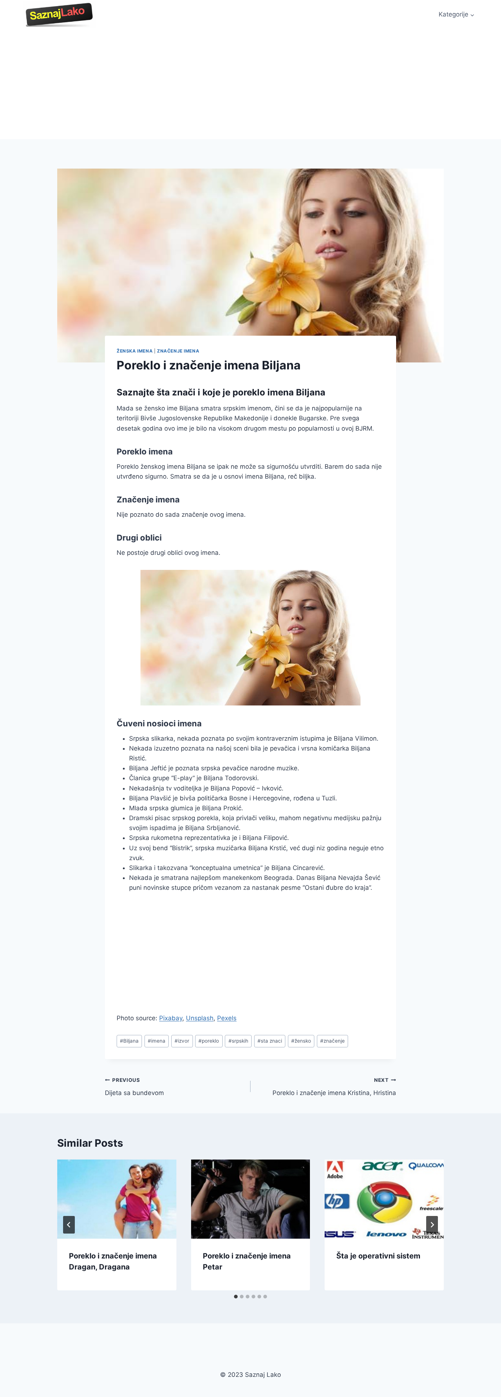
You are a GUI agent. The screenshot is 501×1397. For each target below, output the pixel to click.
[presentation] (116, 1199)
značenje (332, 1041)
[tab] (236, 1296)
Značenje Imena (178, 351)
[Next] (432, 1225)
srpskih (238, 1041)
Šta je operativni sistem (378, 1256)
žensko (301, 1041)
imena (156, 1041)
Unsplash (199, 1018)
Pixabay (170, 1018)
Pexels (227, 1018)
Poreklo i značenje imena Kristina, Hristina (334, 1086)
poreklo (208, 1041)
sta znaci (269, 1041)
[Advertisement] (250, 84)
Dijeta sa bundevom (134, 1086)
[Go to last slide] (69, 1225)
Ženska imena (135, 351)
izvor (182, 1041)
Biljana (129, 1041)
